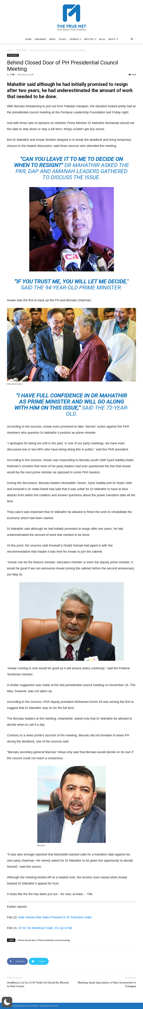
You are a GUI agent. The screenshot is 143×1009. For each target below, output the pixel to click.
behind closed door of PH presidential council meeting (44, 940)
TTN (12, 74)
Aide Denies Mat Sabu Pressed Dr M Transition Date (55, 917)
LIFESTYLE (89, 39)
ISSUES (62, 39)
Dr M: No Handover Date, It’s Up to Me (45, 928)
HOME (28, 39)
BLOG (102, 39)
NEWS (52, 39)
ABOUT (112, 39)
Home (10, 50)
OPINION (73, 39)
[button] (132, 39)
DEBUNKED (40, 39)
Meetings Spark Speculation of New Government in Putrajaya (107, 984)
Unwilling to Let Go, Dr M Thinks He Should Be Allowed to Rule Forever (38, 984)
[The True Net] (71, 17)
